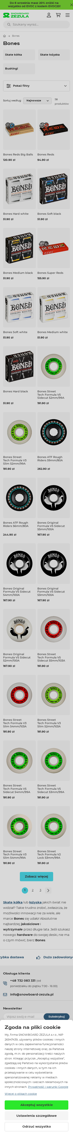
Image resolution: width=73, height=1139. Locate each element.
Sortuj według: (12, 100)
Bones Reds (45, 154)
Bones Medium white (52, 332)
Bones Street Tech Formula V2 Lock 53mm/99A (49, 855)
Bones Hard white (16, 213)
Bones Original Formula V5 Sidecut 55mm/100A (51, 526)
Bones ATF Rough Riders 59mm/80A (50, 458)
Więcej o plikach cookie (21, 1094)
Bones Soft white (15, 332)
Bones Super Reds (50, 273)
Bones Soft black (49, 213)
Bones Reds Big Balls (18, 154)
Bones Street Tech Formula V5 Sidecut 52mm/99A (50, 395)
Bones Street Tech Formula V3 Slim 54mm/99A (14, 855)
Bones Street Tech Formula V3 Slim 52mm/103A (49, 723)
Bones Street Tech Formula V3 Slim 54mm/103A (14, 723)
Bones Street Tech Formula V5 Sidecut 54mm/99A (16, 789)
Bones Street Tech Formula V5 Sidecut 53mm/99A (50, 789)
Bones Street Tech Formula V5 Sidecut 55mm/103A (51, 657)
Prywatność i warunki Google (48, 1087)
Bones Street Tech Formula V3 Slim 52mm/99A (14, 460)
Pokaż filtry (21, 86)
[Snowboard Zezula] (16, 15)
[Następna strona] (48, 890)
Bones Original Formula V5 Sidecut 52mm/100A (17, 657)
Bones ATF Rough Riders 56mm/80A (15, 524)
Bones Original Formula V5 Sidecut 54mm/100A (17, 592)
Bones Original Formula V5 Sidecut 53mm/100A (51, 592)
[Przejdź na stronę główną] (4, 35)
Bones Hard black (15, 391)
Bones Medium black (18, 273)
